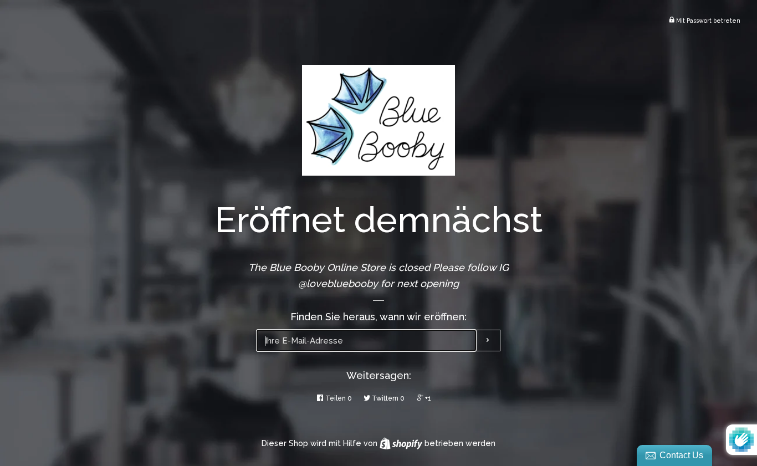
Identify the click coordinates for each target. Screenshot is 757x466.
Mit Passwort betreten (707, 20)
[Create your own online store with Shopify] (402, 443)
